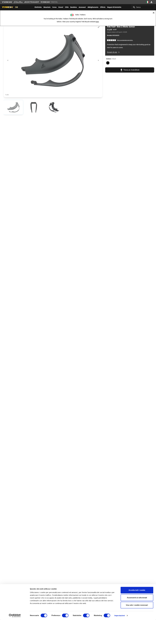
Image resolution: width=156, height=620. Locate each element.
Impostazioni (119, 615)
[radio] (13, 107)
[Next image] (98, 60)
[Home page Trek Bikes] (7, 2)
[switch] (65, 615)
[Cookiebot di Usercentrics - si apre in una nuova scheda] (15, 615)
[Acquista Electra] (18, 2)
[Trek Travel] (49, 2)
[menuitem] (38, 7)
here (97, 22)
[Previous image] (7, 60)
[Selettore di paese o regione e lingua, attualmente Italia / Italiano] (147, 2)
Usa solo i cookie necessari (137, 605)
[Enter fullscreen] (99, 27)
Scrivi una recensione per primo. (125, 40)
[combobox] (143, 7)
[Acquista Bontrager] (31, 2)
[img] (111, 40)
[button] (53, 60)
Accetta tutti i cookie (137, 590)
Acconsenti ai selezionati (137, 598)
